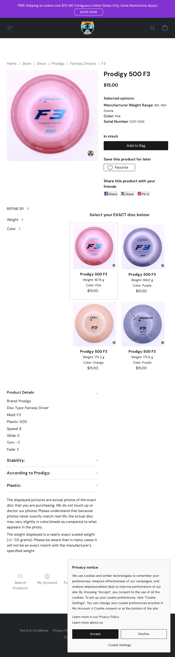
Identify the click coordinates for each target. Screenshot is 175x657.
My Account (47, 582)
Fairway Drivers (83, 63)
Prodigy (58, 63)
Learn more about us (87, 622)
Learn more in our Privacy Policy (95, 617)
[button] (89, 12)
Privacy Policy (63, 630)
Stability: (16, 460)
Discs (41, 63)
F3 (104, 63)
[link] (119, 643)
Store (26, 63)
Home (12, 63)
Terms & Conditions (34, 630)
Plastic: (14, 485)
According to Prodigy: (28, 473)
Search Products (20, 585)
